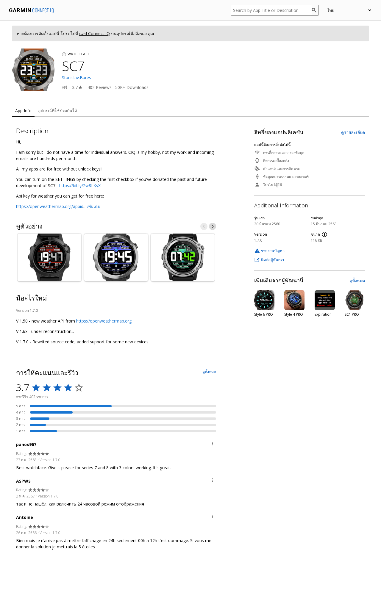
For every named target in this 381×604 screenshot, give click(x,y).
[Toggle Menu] (212, 444)
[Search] (315, 10)
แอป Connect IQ (94, 33)
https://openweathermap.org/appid (49, 206)
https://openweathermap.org (104, 321)
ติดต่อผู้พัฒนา (272, 259)
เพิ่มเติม (93, 206)
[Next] (212, 226)
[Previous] (203, 226)
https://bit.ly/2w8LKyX (80, 185)
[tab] (23, 111)
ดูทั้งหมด (357, 280)
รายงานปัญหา (273, 251)
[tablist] (190, 111)
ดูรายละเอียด (353, 132)
